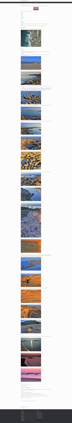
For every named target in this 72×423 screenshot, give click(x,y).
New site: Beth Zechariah (38, 417)
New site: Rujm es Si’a (38, 414)
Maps (30, 2)
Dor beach (22, 18)
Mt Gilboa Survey (22, 417)
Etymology (22, 20)
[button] (50, 2)
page (45, 25)
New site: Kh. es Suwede (38, 415)
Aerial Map (22, 14)
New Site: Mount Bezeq (38, 412)
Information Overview (23, 412)
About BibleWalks (22, 419)
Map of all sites (22, 415)
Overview (22, 13)
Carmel (24, 11)
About (33, 2)
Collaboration (37, 411)
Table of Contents (22, 420)
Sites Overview (22, 411)
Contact (36, 2)
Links (21, 19)
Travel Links (22, 418)
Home (22, 2)
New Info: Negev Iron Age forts (38, 418)
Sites (25, 2)
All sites (22, 414)
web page (31, 392)
